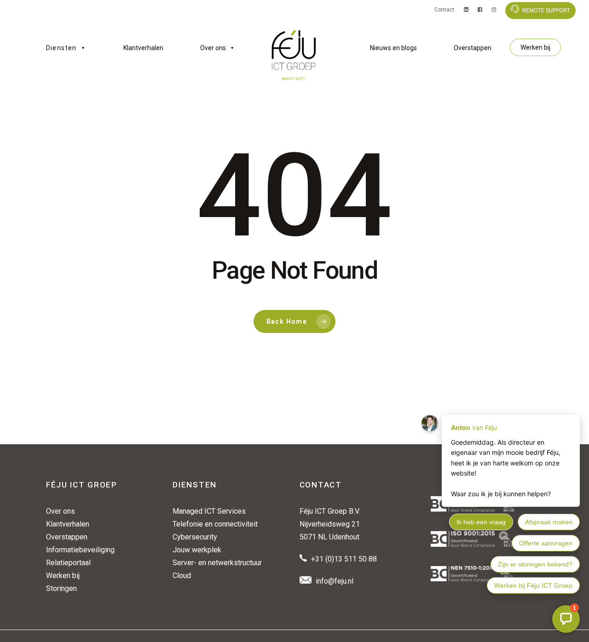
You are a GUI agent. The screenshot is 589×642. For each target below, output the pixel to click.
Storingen (61, 588)
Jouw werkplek (197, 549)
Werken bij (535, 47)
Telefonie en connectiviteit (215, 524)
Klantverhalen (143, 48)
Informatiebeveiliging (80, 549)
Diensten (61, 48)
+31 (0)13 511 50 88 (344, 559)
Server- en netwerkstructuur (217, 562)
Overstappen (472, 48)
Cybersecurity (195, 537)
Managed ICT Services (209, 511)
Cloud (182, 575)
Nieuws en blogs (393, 48)
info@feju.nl (334, 581)
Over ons (213, 48)
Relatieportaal (68, 562)
